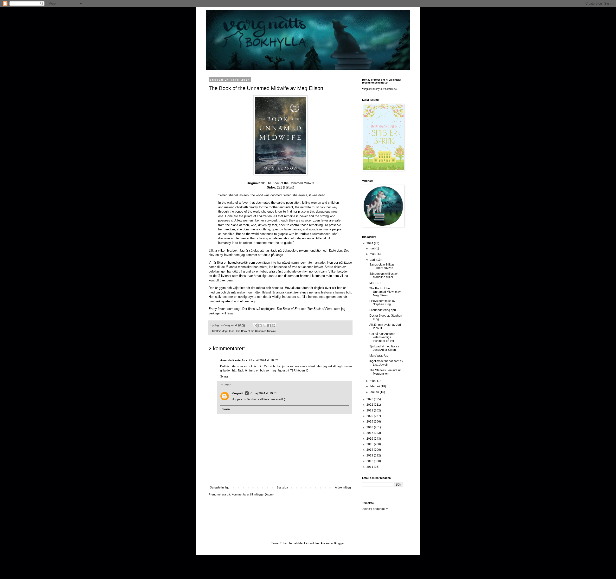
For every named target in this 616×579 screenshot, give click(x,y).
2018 (370, 427)
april (373, 259)
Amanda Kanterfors (233, 360)
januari (375, 392)
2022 (370, 404)
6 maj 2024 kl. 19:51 (263, 393)
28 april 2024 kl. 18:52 (263, 360)
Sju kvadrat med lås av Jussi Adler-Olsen (384, 348)
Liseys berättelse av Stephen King (382, 302)
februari (375, 386)
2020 (370, 416)
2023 (370, 399)
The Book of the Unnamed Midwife (256, 331)
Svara (224, 376)
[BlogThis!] (259, 325)
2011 (370, 466)
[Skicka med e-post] (255, 325)
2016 (370, 438)
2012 (370, 461)
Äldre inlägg (343, 487)
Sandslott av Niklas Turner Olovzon (381, 266)
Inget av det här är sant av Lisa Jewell (386, 362)
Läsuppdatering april (383, 310)
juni (372, 248)
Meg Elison (228, 331)
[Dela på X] (264, 325)
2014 (370, 449)
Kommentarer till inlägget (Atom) (252, 494)
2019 (370, 421)
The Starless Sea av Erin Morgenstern (385, 372)
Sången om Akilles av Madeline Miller (383, 275)
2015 (370, 444)
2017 (370, 433)
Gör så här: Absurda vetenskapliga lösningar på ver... (382, 337)
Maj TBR (375, 283)
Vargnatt (237, 393)
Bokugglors (290, 250)
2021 (370, 410)
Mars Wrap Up (378, 355)
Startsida (282, 487)
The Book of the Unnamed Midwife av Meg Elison (385, 292)
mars (373, 381)
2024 (370, 243)
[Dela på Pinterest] (273, 325)
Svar (228, 385)
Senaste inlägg (220, 487)
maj (372, 254)
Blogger (339, 543)
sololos (314, 543)
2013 (370, 455)
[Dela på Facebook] (269, 325)
